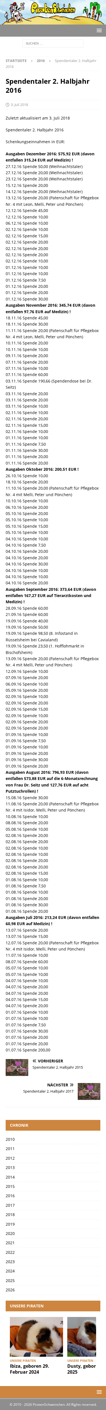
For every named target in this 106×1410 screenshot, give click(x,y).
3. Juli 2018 (19, 104)
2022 (10, 1252)
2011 (10, 1148)
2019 (10, 1224)
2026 (10, 1289)
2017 (10, 1205)
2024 (10, 1271)
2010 (10, 1139)
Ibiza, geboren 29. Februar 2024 (29, 1369)
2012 (10, 1158)
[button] (98, 30)
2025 (10, 1280)
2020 (10, 1233)
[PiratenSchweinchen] (53, 21)
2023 (10, 1261)
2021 (10, 1242)
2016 (10, 1195)
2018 (10, 1214)
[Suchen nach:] (53, 43)
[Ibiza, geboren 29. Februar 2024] (36, 1337)
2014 (10, 1177)
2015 (10, 1186)
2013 (10, 1167)
